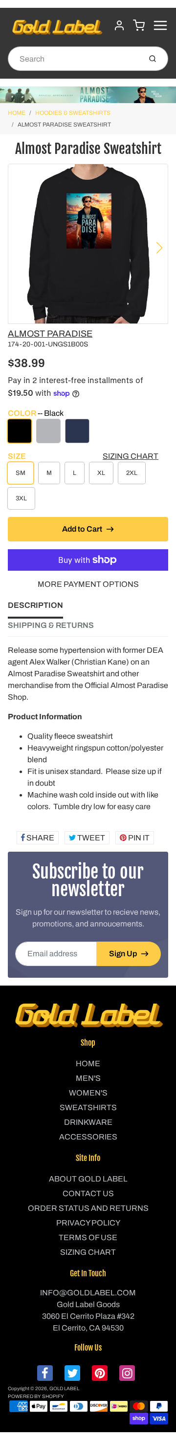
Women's (88, 1093)
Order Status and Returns (88, 1208)
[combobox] (73, 58)
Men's (88, 1078)
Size (17, 456)
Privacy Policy (88, 1223)
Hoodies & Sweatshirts (72, 112)
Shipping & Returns (51, 625)
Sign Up (123, 953)
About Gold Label (88, 1179)
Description (35, 605)
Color (36, 413)
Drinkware (88, 1122)
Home (16, 112)
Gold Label (64, 1388)
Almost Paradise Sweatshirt (64, 124)
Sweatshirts (88, 1107)
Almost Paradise (50, 334)
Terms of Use (88, 1237)
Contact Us (88, 1193)
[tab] (41, 608)
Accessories (88, 1137)
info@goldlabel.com (88, 1293)
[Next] (159, 247)
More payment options (88, 584)
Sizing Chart (130, 456)
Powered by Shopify (36, 1396)
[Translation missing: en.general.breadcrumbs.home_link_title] (88, 94)
